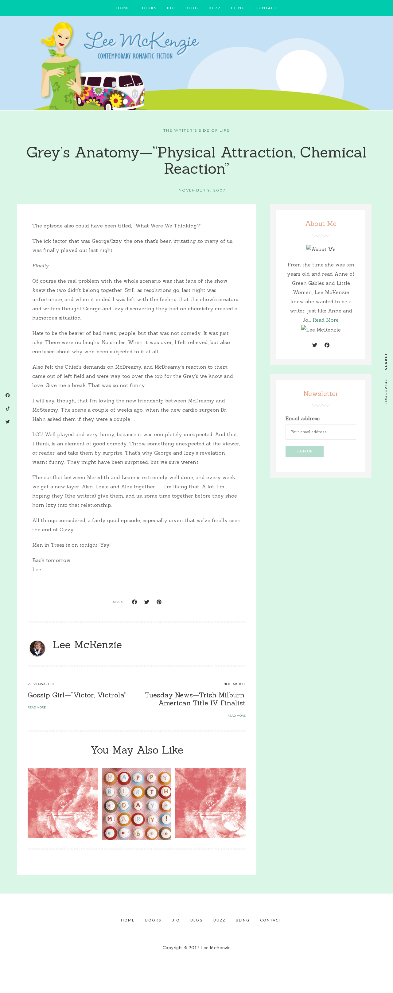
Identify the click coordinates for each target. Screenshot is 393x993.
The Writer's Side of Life (196, 130)
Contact (266, 8)
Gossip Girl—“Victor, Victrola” (77, 695)
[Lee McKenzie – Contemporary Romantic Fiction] (196, 65)
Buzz (215, 8)
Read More (326, 320)
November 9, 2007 (202, 190)
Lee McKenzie (87, 644)
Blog (192, 8)
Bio (171, 8)
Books (149, 8)
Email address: (303, 418)
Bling (238, 8)
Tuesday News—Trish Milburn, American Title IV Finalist (195, 699)
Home (123, 8)
